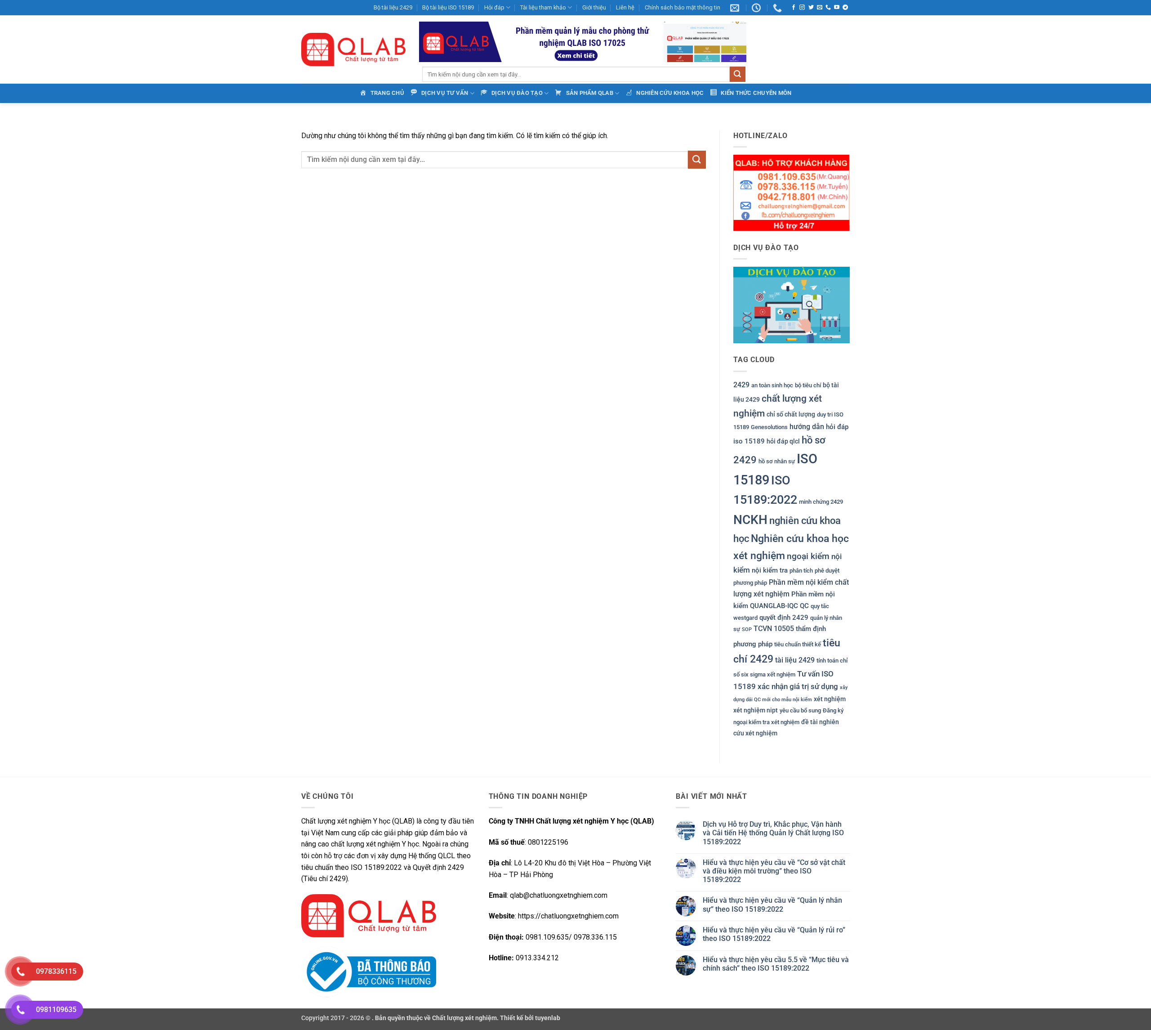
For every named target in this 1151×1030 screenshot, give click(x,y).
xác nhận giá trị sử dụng (798, 686)
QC (804, 606)
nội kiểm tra (770, 570)
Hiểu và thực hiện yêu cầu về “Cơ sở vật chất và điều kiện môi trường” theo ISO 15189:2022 (774, 871)
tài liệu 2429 (795, 660)
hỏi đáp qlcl (783, 441)
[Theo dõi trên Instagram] (802, 7)
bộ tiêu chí (808, 385)
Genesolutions (769, 427)
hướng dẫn (807, 426)
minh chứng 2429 (821, 501)
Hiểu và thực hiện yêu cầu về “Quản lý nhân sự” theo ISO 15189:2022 (772, 904)
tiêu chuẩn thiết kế (797, 644)
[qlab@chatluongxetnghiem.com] (735, 7)
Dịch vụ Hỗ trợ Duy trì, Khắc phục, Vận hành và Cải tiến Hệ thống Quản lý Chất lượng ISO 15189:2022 (773, 833)
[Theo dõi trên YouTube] (836, 7)
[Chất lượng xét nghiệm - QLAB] (353, 49)
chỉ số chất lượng (791, 414)
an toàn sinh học (772, 385)
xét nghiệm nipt (755, 710)
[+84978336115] (778, 7)
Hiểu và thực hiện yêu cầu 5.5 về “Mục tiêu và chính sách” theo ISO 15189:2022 (776, 963)
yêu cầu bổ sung (800, 710)
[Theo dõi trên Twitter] (811, 7)
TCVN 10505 (774, 628)
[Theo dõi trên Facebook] (793, 7)
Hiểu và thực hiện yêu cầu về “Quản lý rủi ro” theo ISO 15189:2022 (774, 934)
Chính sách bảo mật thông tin (682, 7)
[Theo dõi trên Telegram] (845, 7)
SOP (747, 629)
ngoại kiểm (808, 556)
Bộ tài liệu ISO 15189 (448, 7)
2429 (741, 385)
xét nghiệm (830, 699)
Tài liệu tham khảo (543, 7)
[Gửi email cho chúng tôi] (819, 7)
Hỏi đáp (494, 7)
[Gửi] (737, 74)
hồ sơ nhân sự (776, 461)
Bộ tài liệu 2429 (393, 7)
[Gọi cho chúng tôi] (828, 7)
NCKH (750, 519)
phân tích (801, 570)
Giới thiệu (594, 7)
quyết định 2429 (783, 618)
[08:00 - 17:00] (757, 7)
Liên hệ (625, 7)
